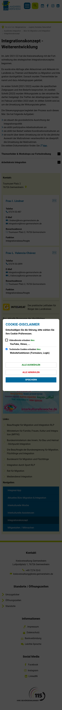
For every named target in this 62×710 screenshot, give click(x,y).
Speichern (31, 379)
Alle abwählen (31, 372)
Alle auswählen (31, 365)
